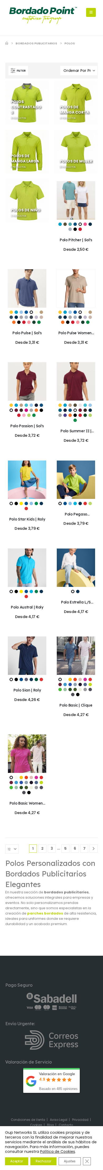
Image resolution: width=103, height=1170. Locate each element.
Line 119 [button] (41, 317)
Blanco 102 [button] (80, 224)
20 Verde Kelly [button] (36, 591)
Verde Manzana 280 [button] (29, 415)
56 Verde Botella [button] (36, 679)
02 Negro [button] (16, 503)
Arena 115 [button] (21, 405)
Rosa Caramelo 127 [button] (29, 322)
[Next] (94, 848)
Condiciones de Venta (28, 1120)
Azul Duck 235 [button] (60, 410)
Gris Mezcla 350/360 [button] (21, 317)
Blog (50, 1125)
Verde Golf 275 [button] (85, 415)
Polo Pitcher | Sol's (76, 240)
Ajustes (70, 1161)
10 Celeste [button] (31, 503)
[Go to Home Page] (6, 43)
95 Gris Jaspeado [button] (85, 689)
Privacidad (80, 1120)
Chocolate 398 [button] (21, 410)
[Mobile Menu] (91, 12)
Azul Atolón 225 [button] (26, 405)
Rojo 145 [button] (80, 229)
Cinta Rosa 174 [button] (85, 224)
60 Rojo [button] (26, 508)
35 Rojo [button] (90, 679)
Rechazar (43, 1161)
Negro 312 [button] (75, 229)
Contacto (66, 1125)
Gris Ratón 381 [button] (31, 317)
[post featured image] (76, 200)
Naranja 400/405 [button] (14, 322)
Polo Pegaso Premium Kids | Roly (76, 516)
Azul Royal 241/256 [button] (26, 312)
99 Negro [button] (77, 694)
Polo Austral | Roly (27, 607)
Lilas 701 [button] (36, 317)
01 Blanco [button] (11, 503)
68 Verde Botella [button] (70, 689)
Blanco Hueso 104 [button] (36, 312)
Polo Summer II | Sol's (75, 433)
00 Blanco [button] (60, 679)
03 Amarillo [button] (21, 503)
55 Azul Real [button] (70, 684)
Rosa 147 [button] (24, 415)
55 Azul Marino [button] (41, 503)
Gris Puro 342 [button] (70, 229)
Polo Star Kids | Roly (27, 519)
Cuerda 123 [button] (41, 312)
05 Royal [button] (26, 503)
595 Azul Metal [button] (85, 684)
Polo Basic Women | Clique (27, 805)
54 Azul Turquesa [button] (65, 684)
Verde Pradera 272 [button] (39, 322)
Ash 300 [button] (80, 405)
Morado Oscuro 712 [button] (65, 415)
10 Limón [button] (70, 679)
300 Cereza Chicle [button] (85, 679)
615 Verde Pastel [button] (65, 689)
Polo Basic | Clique (75, 705)
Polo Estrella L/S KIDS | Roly (76, 604)
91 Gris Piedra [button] (80, 689)
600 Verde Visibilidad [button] (90, 684)
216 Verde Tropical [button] (36, 503)
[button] (18, 70)
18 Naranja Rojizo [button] (75, 679)
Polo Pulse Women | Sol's (76, 335)
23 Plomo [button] (26, 679)
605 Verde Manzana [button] (60, 689)
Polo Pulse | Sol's (27, 333)
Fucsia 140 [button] (26, 410)
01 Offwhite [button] (65, 679)
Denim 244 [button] (11, 317)
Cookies (36, 1125)
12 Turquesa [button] (75, 503)
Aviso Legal (58, 1120)
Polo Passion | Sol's (27, 426)
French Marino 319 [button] (90, 224)
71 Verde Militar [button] (75, 689)
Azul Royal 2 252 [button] (75, 224)
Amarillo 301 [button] (11, 312)
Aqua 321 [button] (60, 224)
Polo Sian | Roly (27, 690)
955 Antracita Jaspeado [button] (90, 689)
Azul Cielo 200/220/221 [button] (21, 312)
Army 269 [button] (65, 224)
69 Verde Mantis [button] (90, 503)
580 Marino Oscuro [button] (80, 684)
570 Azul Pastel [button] (75, 684)
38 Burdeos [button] (60, 684)
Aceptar (16, 1161)
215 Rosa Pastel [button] (80, 679)
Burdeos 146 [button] (16, 410)
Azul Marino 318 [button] (36, 405)
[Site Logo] (43, 15)
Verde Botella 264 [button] (34, 322)
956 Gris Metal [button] (72, 694)
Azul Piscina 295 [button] (70, 224)
